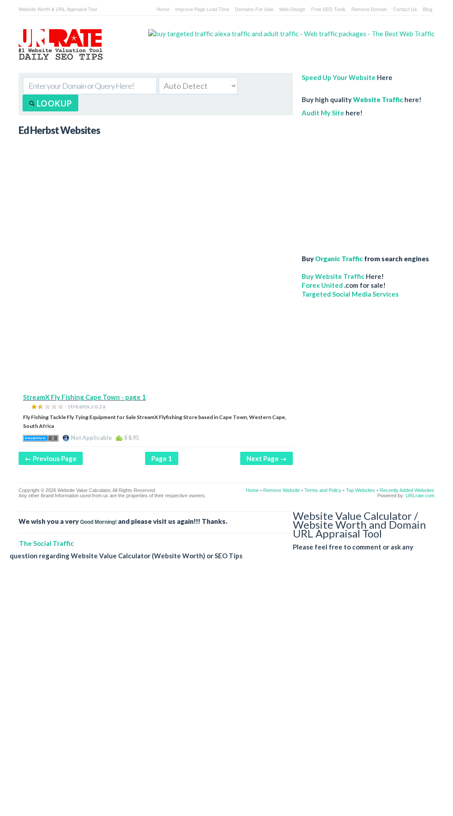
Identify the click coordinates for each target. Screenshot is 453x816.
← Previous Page (51, 458)
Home (163, 8)
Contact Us (405, 8)
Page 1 (161, 458)
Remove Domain (369, 8)
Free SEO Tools (328, 8)
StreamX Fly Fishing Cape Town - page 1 (84, 397)
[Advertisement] (156, 331)
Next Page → (266, 458)
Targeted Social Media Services (350, 294)
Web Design (292, 8)
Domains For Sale (254, 8)
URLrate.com (420, 495)
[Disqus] (222, 694)
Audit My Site (323, 113)
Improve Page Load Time (202, 8)
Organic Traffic (339, 259)
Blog (427, 8)
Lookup (53, 103)
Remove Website (281, 490)
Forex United (322, 285)
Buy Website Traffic (333, 276)
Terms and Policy (323, 490)
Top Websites (360, 490)
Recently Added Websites (407, 490)
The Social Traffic (46, 543)
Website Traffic (378, 99)
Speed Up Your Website (339, 77)
